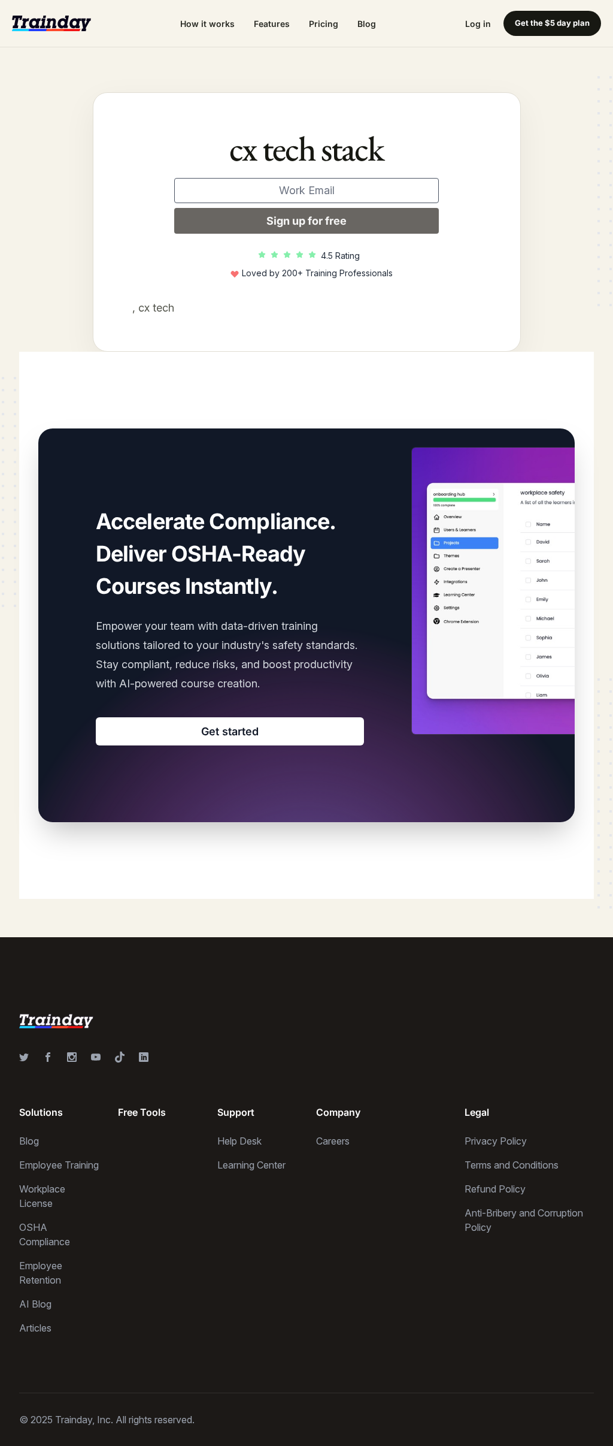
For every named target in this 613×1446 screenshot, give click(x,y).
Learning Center (251, 1165)
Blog (366, 24)
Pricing (323, 24)
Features (272, 24)
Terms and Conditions (512, 1165)
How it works (207, 24)
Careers (333, 1141)
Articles (35, 1328)
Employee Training (59, 1165)
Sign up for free (306, 221)
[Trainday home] (51, 23)
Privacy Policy (496, 1141)
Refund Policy (495, 1189)
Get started (230, 731)
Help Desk (239, 1141)
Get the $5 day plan (552, 23)
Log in (478, 24)
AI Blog (35, 1304)
